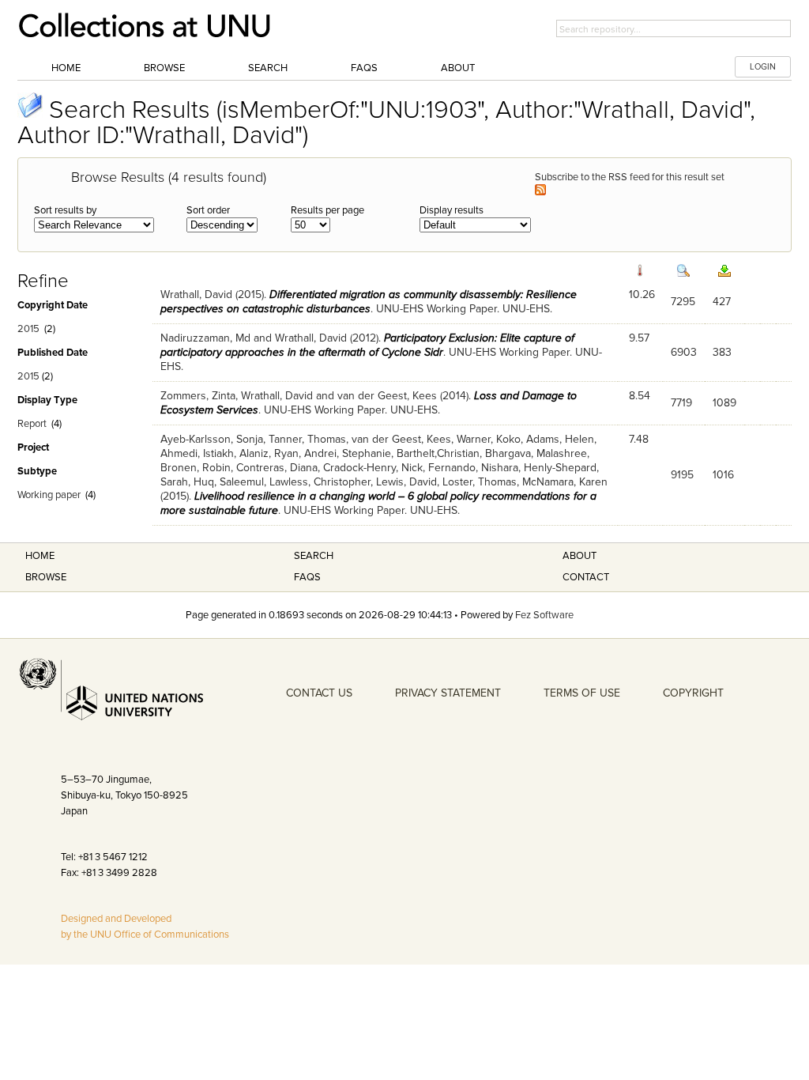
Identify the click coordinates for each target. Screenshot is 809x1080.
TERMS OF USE (582, 693)
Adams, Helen (560, 439)
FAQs (364, 68)
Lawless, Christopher (320, 482)
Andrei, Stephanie (347, 453)
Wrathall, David (196, 294)
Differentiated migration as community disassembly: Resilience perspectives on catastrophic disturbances (368, 301)
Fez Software (544, 615)
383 (722, 352)
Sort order (208, 210)
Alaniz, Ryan (269, 453)
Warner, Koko (489, 439)
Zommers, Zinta (197, 395)
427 (722, 301)
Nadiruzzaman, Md (205, 338)
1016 (723, 474)
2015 (28, 329)
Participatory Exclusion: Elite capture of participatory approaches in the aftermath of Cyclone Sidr (367, 345)
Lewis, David (406, 482)
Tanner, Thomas (307, 439)
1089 (724, 403)
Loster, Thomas (479, 482)
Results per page (327, 210)
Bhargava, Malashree (536, 453)
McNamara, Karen (565, 482)
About (458, 68)
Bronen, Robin (195, 467)
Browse (164, 68)
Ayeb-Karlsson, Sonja (211, 439)
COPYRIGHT (693, 693)
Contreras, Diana (277, 467)
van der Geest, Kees (387, 395)
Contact (586, 577)
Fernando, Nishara (473, 467)
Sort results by (65, 210)
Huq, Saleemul (229, 482)
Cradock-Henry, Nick (373, 467)
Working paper (49, 495)
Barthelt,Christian (438, 453)
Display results (452, 210)
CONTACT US (319, 693)
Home (66, 68)
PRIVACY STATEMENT (448, 693)
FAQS (307, 577)
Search (268, 68)
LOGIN (763, 67)
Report (32, 423)
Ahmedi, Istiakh (197, 453)
